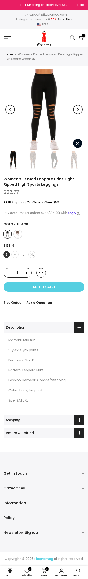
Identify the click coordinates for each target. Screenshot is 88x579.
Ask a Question (39, 302)
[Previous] (10, 109)
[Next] (78, 109)
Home (8, 54)
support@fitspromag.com (48, 14)
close (10, 5)
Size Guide (13, 302)
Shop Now (65, 19)
